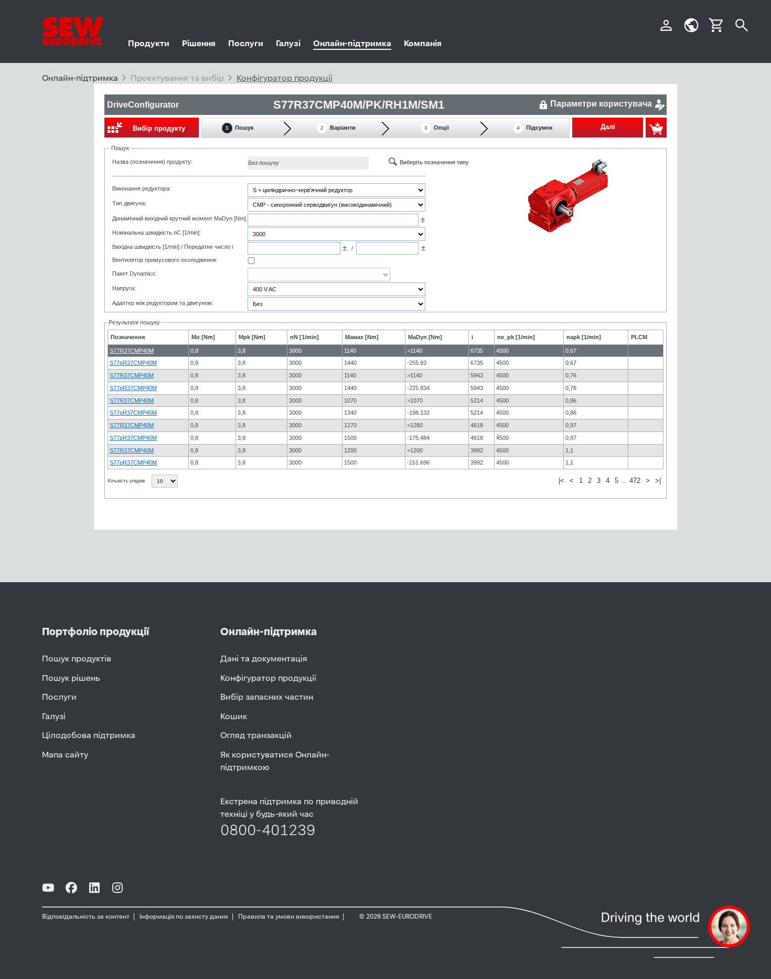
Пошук (240, 127)
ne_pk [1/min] (516, 337)
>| (658, 481)
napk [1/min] (583, 337)
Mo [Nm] (203, 337)
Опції (436, 127)
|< (561, 481)
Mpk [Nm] (252, 337)
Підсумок (535, 127)
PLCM (639, 337)
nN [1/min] (304, 337)
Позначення (128, 337)
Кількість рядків (127, 480)
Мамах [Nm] (362, 337)
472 (634, 481)
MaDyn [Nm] (425, 337)
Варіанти (338, 127)
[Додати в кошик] (656, 128)
